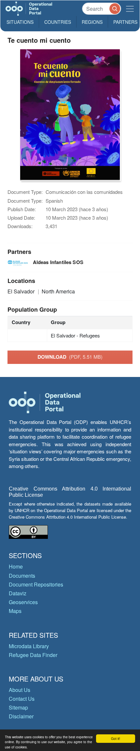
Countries (57, 22)
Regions (92, 22)
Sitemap (18, 707)
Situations (20, 22)
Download (70, 356)
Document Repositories (36, 584)
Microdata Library (29, 646)
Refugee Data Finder (33, 655)
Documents (22, 575)
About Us (19, 690)
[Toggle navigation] (130, 8)
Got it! (115, 738)
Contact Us (22, 698)
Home (16, 566)
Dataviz (17, 593)
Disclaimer (21, 716)
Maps (15, 611)
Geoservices (23, 602)
